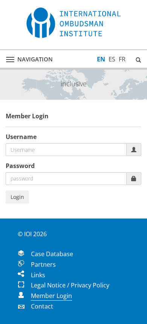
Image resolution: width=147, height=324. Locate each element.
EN (101, 59)
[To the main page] (73, 23)
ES (112, 59)
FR (122, 59)
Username (21, 137)
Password (20, 166)
